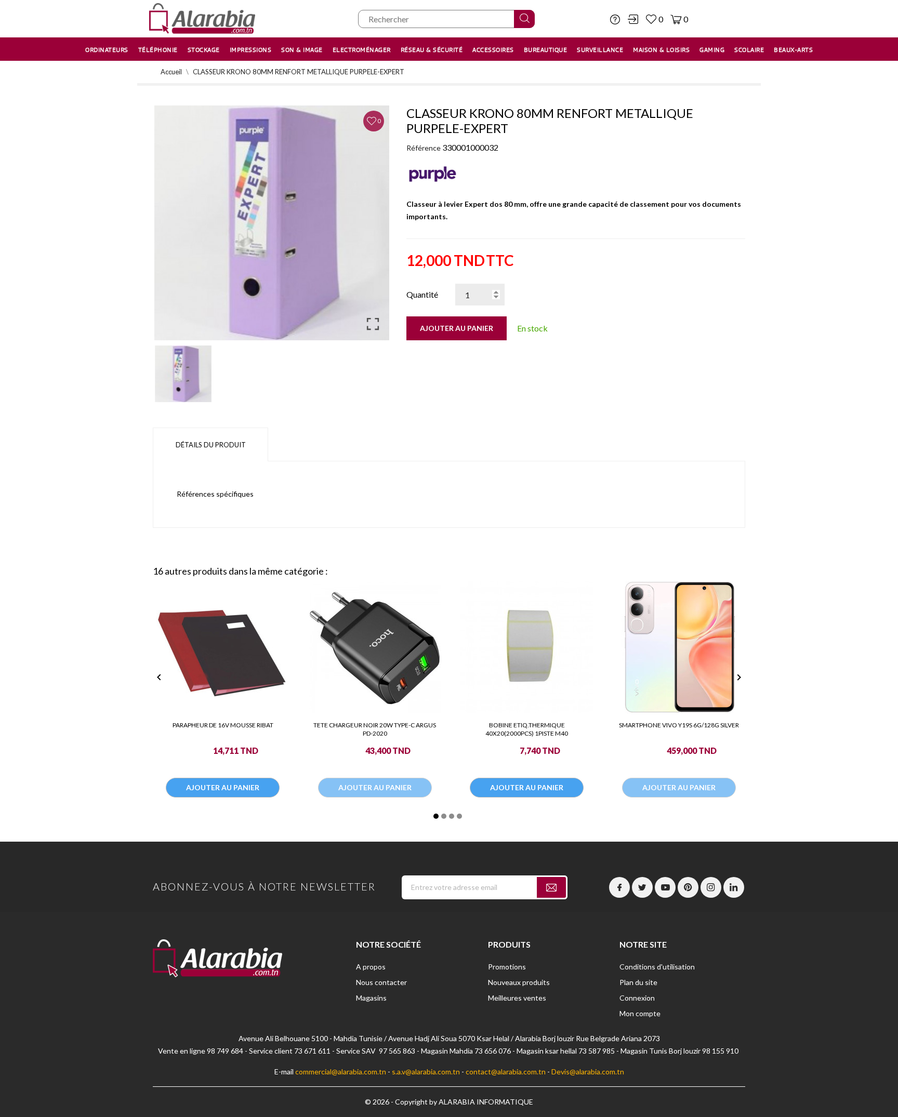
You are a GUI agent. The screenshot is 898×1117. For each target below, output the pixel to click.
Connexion (637, 997)
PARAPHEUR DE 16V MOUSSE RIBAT (223, 725)
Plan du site (638, 982)
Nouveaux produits (519, 982)
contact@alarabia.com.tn (506, 1071)
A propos (371, 966)
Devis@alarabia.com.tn (587, 1071)
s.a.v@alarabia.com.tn (426, 1071)
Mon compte (640, 1013)
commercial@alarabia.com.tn (340, 1071)
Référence (423, 147)
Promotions (507, 966)
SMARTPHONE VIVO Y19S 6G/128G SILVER (679, 725)
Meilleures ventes (517, 997)
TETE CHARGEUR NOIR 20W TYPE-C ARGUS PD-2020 (374, 729)
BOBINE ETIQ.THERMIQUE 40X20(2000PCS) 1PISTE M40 (526, 729)
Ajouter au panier (456, 328)
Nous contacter (381, 982)
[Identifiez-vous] (633, 19)
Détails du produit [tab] (211, 445)
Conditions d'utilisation (657, 966)
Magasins (371, 997)
